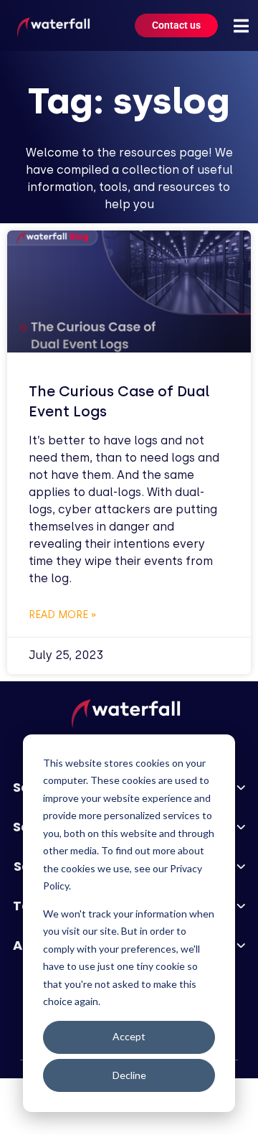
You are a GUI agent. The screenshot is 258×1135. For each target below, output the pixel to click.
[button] (240, 26)
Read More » (63, 615)
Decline (129, 1075)
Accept (129, 1036)
